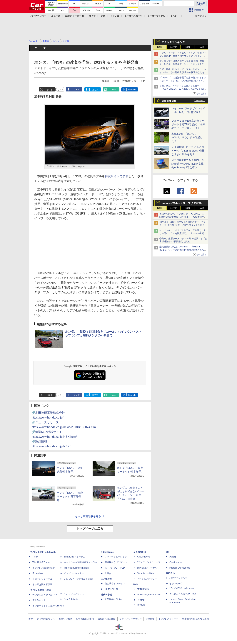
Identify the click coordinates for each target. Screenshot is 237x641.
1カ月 (201, 47)
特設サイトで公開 (116, 176)
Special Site (169, 100)
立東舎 (108, 573)
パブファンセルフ (178, 578)
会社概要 (150, 619)
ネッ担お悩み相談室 (42, 584)
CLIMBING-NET (113, 589)
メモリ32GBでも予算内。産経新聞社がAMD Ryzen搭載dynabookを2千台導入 (187, 164)
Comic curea (175, 562)
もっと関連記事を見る (88, 516)
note (114, 90)
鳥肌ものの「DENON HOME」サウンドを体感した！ (187, 137)
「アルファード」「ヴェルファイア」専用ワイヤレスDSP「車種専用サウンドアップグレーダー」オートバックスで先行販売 (182, 56)
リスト (60, 90)
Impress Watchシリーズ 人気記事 (182, 203)
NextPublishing (71, 599)
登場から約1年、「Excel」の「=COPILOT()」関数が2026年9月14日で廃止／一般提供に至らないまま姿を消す (182, 216)
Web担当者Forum (41, 562)
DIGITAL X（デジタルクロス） (79, 579)
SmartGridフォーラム (74, 556)
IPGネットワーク (174, 583)
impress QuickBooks (179, 568)
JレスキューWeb (145, 573)
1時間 (160, 47)
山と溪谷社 (106, 579)
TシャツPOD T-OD (115, 568)
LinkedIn (132, 90)
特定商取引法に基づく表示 (195, 619)
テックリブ (138, 600)
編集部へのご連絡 (107, 619)
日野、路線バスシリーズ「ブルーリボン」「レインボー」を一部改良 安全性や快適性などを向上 (183, 72)
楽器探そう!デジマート (116, 562)
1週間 (187, 47)
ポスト (50, 90)
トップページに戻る (89, 528)
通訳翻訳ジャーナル (147, 568)
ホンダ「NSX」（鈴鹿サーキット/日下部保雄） (70, 496)
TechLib (141, 604)
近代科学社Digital (113, 599)
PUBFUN (170, 573)
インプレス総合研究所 (43, 568)
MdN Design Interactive (149, 594)
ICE (167, 552)
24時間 (173, 47)
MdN (135, 584)
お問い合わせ (65, 619)
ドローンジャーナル (42, 579)
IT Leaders (37, 573)
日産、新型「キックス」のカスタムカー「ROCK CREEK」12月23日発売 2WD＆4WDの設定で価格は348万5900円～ (182, 88)
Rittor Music (107, 552)
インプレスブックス (74, 593)
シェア (77, 90)
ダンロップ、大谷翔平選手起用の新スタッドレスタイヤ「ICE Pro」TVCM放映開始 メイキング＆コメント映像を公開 (182, 80)
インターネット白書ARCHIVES (48, 605)
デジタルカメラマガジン (44, 594)
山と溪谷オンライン (115, 583)
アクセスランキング (173, 42)
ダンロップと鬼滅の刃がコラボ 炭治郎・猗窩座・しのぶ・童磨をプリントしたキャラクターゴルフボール (182, 64)
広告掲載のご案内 (85, 619)
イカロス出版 (140, 552)
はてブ (95, 90)
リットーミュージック (116, 556)
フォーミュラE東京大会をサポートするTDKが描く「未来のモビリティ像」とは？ (188, 124)
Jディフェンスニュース (148, 562)
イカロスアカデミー (147, 579)
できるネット (39, 600)
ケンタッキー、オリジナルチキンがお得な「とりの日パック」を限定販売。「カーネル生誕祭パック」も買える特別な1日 (182, 233)
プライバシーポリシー (130, 619)
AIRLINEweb (143, 556)
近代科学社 (106, 594)
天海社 (172, 556)
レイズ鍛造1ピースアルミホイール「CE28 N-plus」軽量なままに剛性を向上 (187, 150)
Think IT (36, 556)
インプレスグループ (168, 619)
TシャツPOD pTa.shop (181, 588)
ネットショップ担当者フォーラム (80, 562)
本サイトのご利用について (41, 619)
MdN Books (143, 589)
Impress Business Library (76, 568)
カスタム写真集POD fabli (182, 593)
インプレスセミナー (74, 573)
